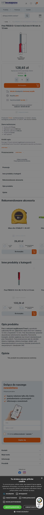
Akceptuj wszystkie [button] (12, 507)
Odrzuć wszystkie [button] (31, 507)
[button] (21, 512)
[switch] (39, 506)
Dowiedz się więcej (28, 490)
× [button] (41, 478)
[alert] (22, 257)
